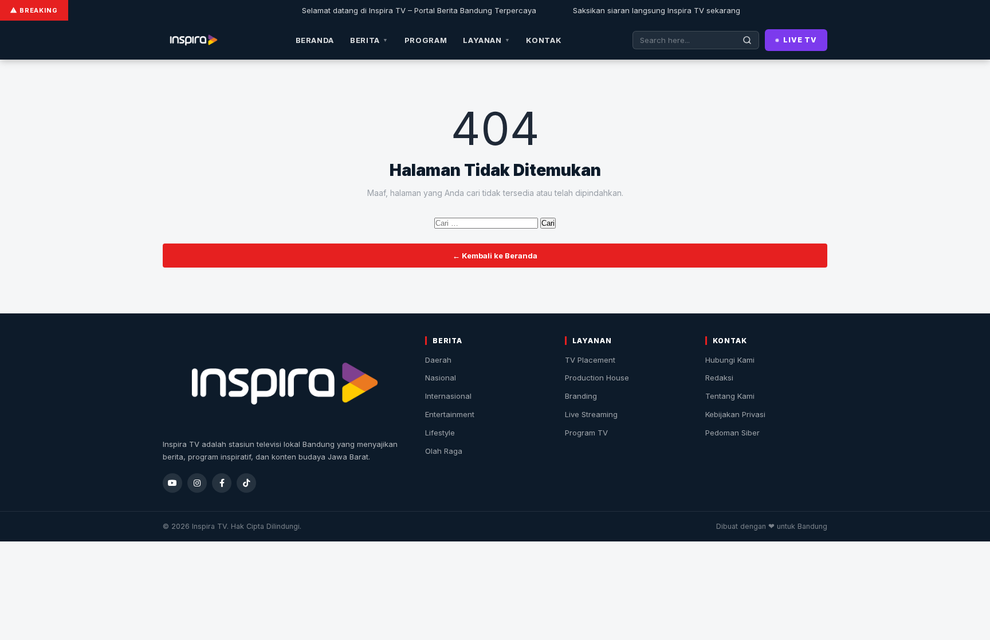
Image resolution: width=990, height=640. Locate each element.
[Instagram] (197, 483)
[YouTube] (172, 483)
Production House (597, 377)
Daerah (438, 359)
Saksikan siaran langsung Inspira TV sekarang (643, 10)
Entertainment (449, 414)
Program (425, 40)
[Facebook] (221, 483)
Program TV (586, 432)
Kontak (543, 40)
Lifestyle (440, 432)
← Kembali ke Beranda (495, 255)
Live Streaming (591, 414)
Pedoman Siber (732, 432)
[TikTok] (246, 483)
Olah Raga (443, 451)
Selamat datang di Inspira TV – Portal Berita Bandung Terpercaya (406, 10)
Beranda (315, 40)
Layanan (486, 40)
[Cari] (747, 40)
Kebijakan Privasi (735, 414)
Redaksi (719, 377)
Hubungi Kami (730, 359)
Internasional (448, 396)
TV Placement (590, 359)
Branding (581, 396)
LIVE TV (800, 40)
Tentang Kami (730, 396)
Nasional (440, 377)
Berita (369, 40)
